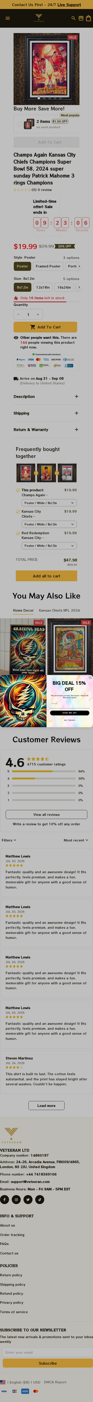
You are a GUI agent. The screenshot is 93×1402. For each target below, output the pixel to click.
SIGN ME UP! (70, 713)
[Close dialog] (90, 677)
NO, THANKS (69, 720)
